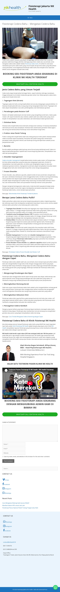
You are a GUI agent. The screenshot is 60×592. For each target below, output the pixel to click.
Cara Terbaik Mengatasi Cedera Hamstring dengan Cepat (26, 316)
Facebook (7, 484)
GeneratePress (43, 589)
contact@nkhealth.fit (9, 542)
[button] (55, 587)
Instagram (8, 489)
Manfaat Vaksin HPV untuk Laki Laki (13, 505)
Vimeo (7, 480)
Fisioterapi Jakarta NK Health (41, 7)
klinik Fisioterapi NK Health (20, 326)
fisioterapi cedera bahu (32, 64)
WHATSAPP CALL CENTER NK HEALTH (30, 84)
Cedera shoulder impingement (11, 160)
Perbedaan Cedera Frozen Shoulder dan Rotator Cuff (24, 252)
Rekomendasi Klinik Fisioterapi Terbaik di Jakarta (23, 193)
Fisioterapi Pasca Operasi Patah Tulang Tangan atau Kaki (20, 508)
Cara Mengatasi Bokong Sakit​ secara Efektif (15, 503)
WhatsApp (8, 493)
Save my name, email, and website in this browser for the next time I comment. (27, 456)
